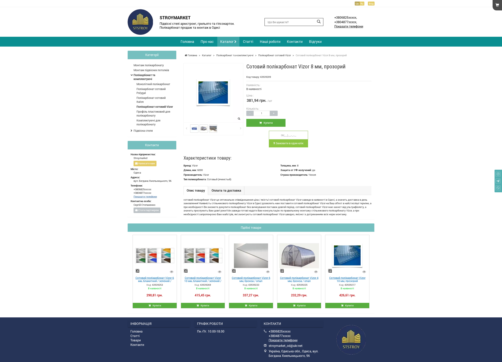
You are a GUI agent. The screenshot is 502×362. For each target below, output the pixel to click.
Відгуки (315, 41)
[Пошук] (319, 21)
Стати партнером (148, 210)
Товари (135, 340)
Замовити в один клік (289, 143)
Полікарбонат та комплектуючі (144, 77)
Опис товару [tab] (196, 190)
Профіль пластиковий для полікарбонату (153, 113)
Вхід (371, 3)
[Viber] (498, 188)
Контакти (295, 41)
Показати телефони (348, 26)
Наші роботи (270, 41)
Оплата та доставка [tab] (226, 190)
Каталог (227, 41)
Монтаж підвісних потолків (151, 70)
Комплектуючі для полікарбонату (148, 122)
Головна (187, 41)
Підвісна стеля (143, 130)
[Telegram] (498, 181)
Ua (357, 3)
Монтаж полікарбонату (149, 65)
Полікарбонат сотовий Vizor (154, 106)
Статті (248, 41)
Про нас (207, 41)
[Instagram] (498, 174)
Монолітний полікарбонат (153, 84)
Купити (267, 123)
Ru (361, 3)
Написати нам (146, 163)
